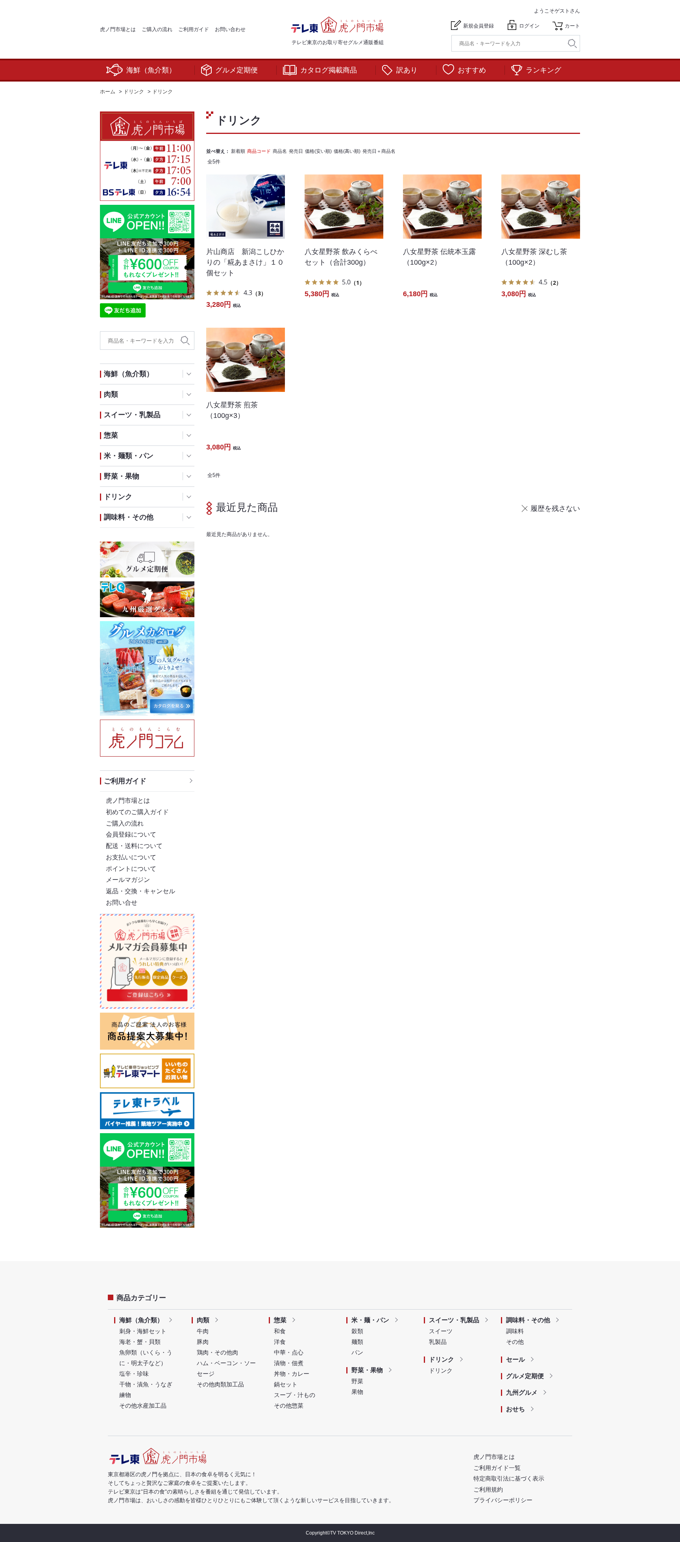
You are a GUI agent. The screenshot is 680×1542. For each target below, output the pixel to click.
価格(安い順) (318, 151)
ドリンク (441, 1359)
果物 (357, 1391)
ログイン (529, 26)
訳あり (407, 70)
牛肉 (203, 1331)
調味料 (515, 1331)
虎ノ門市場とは (118, 29)
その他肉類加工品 (220, 1384)
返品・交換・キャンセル (140, 891)
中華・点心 (288, 1352)
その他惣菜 (288, 1405)
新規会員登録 (478, 26)
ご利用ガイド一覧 (497, 1467)
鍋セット (286, 1384)
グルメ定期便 (236, 70)
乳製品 (438, 1341)
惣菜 (280, 1320)
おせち (515, 1409)
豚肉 (203, 1341)
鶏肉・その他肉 (217, 1352)
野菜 (357, 1381)
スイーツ (441, 1331)
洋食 (280, 1341)
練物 (125, 1395)
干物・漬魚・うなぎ (145, 1384)
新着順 (238, 151)
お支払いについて (131, 857)
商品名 (280, 151)
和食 (280, 1331)
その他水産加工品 (142, 1405)
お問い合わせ (230, 29)
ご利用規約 (488, 1489)
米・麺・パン (370, 1320)
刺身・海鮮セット (142, 1331)
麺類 (357, 1341)
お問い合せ (121, 902)
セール (515, 1359)
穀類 (357, 1331)
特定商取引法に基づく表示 (508, 1478)
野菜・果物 (367, 1370)
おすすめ (472, 70)
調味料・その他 (528, 1320)
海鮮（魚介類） (151, 70)
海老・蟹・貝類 (140, 1341)
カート (572, 26)
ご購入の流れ (157, 29)
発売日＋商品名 (378, 151)
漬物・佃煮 (288, 1363)
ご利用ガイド (193, 29)
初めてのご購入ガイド (137, 812)
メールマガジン (128, 879)
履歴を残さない (555, 508)
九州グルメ (522, 1392)
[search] (572, 44)
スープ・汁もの (294, 1395)
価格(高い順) (347, 151)
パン (357, 1352)
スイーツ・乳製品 (454, 1320)
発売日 (296, 151)
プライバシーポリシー (502, 1500)
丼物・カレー (291, 1373)
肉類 (203, 1320)
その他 (515, 1341)
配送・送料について (134, 845)
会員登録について (131, 834)
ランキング (543, 70)
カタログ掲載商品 (328, 70)
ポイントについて (131, 868)
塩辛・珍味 (134, 1373)
